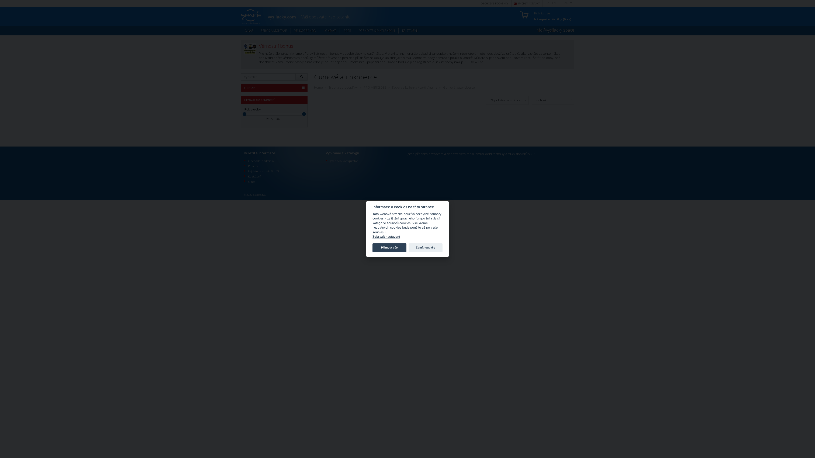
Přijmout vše (389, 247)
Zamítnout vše (425, 247)
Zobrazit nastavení (386, 237)
